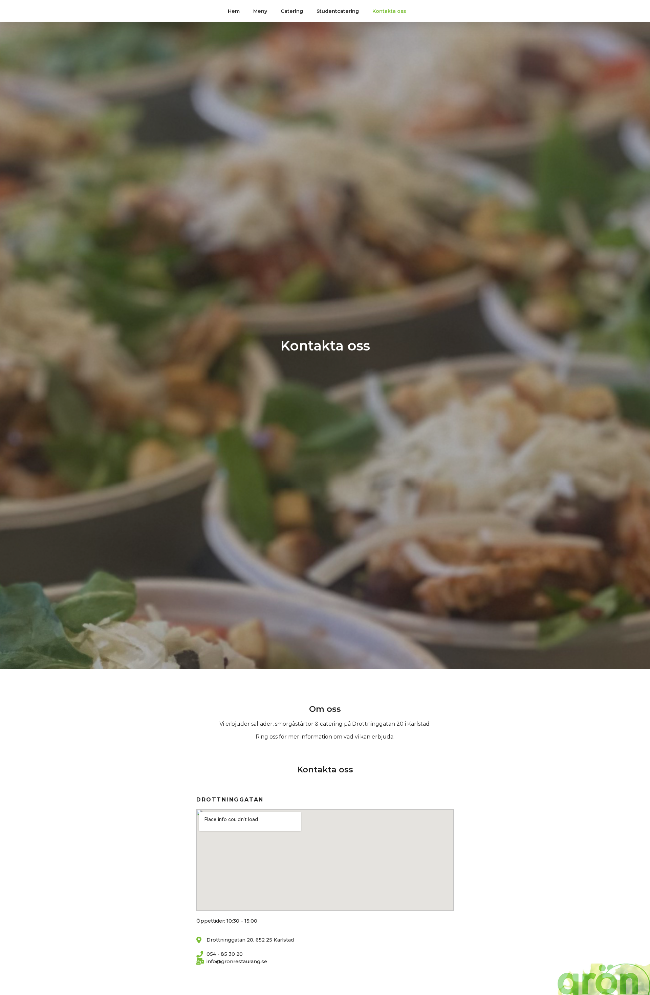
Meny (260, 11)
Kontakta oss (389, 11)
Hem (234, 11)
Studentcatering (338, 11)
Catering (292, 11)
